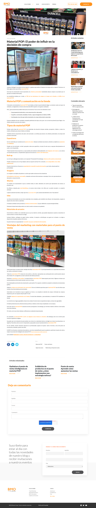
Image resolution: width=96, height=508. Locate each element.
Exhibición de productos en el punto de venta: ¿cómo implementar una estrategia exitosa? (77, 127)
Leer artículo (74, 57)
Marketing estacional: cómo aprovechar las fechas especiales (77, 88)
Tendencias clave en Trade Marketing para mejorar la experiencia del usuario (77, 53)
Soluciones (27, 4)
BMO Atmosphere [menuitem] (33, 494)
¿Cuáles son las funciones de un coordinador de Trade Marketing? (77, 119)
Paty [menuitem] (51, 494)
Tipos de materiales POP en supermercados (78, 106)
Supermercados (39, 347)
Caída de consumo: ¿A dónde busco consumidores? (77, 71)
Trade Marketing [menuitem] (32, 491)
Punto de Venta (48, 344)
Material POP (39, 344)
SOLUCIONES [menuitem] (32, 488)
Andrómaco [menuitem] (52, 491)
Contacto (86, 4)
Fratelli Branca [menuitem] (53, 492)
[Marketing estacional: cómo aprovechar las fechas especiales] (78, 84)
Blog (37, 4)
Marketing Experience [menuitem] (33, 492)
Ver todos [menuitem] (52, 496)
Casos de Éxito (46, 4)
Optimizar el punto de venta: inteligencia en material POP (18, 368)
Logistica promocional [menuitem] (33, 495)
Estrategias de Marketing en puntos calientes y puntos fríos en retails (78, 112)
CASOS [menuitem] (51, 488)
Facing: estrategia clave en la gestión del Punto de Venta (78, 134)
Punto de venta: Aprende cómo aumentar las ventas (69, 368)
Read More (12, 373)
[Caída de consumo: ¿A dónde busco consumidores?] (78, 67)
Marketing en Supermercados (53, 347)
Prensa (54, 4)
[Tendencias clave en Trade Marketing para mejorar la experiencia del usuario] (78, 48)
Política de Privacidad (43, 505)
